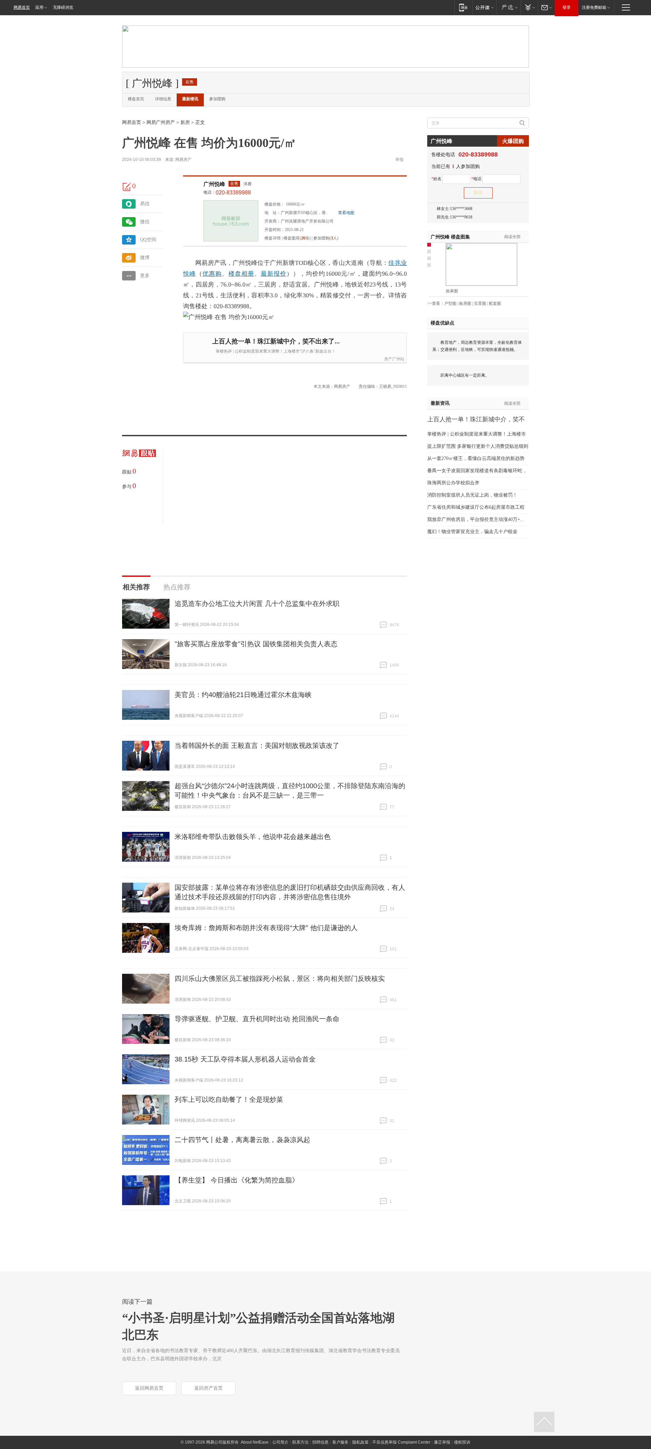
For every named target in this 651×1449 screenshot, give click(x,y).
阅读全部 (512, 236)
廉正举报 (442, 1442)
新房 (185, 122)
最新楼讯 (190, 99)
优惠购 (212, 273)
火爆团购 (513, 141)
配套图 (495, 303)
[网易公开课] (484, 7)
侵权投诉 (462, 1442)
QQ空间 (148, 239)
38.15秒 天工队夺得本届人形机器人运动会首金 (245, 1059)
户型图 (450, 303)
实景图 (480, 303)
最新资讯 (440, 403)
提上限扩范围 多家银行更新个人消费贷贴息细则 (477, 446)
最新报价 (274, 273)
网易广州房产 (160, 122)
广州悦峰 (214, 184)
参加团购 (217, 99)
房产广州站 (394, 359)
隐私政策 (360, 1442)
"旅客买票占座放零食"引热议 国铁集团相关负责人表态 (256, 644)
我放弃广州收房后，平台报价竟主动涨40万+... (475, 519)
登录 (567, 7)
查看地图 (346, 212)
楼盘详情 (272, 238)
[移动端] (463, 7)
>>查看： (435, 303)
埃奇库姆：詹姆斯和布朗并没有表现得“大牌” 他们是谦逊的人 (266, 927)
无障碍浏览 (63, 7)
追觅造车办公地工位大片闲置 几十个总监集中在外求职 (257, 603)
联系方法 (300, 1442)
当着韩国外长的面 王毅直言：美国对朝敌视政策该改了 (257, 745)
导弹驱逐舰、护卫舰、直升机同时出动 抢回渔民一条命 (257, 1019)
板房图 (465, 303)
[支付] (529, 7)
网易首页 (22, 7)
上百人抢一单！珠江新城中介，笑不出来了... (276, 341)
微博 (145, 257)
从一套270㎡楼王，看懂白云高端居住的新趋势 (476, 458)
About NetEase (255, 1442)
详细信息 (163, 99)
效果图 (452, 291)
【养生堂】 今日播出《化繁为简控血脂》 (237, 1180)
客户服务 (340, 1442)
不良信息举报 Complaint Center (401, 1442)
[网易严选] (508, 7)
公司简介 (280, 1442)
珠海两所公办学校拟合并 (453, 482)
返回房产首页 (208, 1388)
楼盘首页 (136, 99)
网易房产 (183, 159)
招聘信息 (320, 1442)
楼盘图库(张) (297, 238)
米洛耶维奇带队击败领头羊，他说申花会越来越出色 (253, 836)
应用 (39, 7)
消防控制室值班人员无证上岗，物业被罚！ (472, 495)
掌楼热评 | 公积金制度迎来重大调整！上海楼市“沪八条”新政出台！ (276, 351)
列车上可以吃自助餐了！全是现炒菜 (229, 1099)
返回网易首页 (149, 1388)
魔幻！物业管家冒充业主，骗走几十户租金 (472, 531)
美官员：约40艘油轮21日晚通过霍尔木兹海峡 (243, 694)
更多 (145, 275)
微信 (145, 221)
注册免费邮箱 (594, 7)
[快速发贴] (127, 186)
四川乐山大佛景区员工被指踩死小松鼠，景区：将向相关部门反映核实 (280, 978)
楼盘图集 (450, 236)
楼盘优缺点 (442, 323)
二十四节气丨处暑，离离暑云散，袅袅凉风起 (242, 1139)
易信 (145, 203)
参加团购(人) (325, 238)
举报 (399, 160)
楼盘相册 (241, 273)
